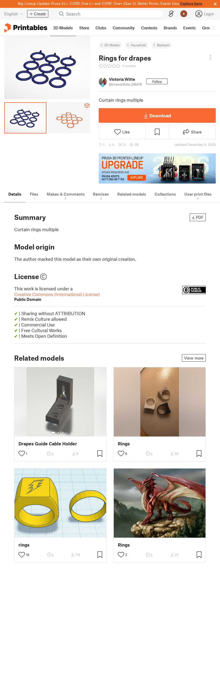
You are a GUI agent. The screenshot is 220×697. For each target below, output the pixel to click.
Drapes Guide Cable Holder (48, 443)
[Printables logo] (25, 28)
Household (138, 45)
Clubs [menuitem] (101, 27)
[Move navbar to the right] (212, 28)
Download (160, 115)
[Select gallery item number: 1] (53, 433)
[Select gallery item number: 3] (63, 433)
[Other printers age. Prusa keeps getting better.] (157, 168)
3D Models (112, 45)
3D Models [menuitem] (63, 27)
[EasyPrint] (171, 14)
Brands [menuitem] (170, 27)
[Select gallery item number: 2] (58, 433)
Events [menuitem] (189, 27)
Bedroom (163, 45)
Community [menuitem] (124, 27)
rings (24, 544)
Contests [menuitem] (149, 27)
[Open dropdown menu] (210, 57)
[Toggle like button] (22, 453)
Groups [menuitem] (208, 27)
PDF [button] (200, 217)
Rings (124, 443)
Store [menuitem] (84, 27)
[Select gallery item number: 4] (67, 433)
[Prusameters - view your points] (183, 13)
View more (194, 357)
